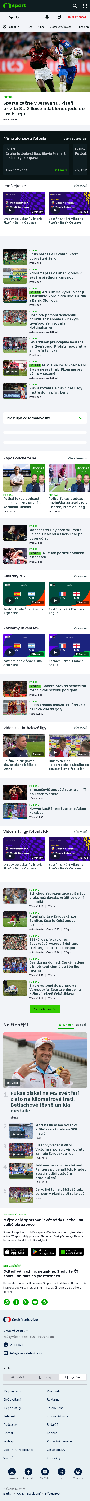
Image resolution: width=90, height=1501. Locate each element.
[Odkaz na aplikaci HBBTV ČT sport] (71, 1252)
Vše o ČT (9, 1458)
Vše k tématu (77, 458)
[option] (17, 1377)
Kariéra (52, 1433)
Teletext (9, 1416)
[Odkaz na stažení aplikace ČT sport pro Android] (43, 1252)
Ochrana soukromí (29, 1493)
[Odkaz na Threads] (44, 1302)
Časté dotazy (56, 1449)
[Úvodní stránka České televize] (21, 1319)
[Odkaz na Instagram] (6, 1302)
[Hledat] (75, 6)
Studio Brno (55, 1408)
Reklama (53, 1399)
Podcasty (10, 1424)
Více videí (80, 186)
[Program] (59, 17)
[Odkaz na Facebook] (16, 1302)
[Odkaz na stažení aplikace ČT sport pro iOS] (15, 1252)
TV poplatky (12, 1408)
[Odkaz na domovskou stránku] (21, 5)
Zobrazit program (75, 138)
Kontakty (53, 1458)
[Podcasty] (47, 17)
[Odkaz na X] (25, 1302)
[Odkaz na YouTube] (35, 1302)
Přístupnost (52, 1493)
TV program (12, 1391)
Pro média (54, 1391)
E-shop (8, 1441)
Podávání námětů (59, 1441)
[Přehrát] (10, 210)
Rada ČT (52, 1424)
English (7, 1493)
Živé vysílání (12, 1399)
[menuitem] (29, 27)
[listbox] (45, 1377)
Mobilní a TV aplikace (18, 1449)
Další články (42, 1009)
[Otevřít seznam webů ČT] (85, 6)
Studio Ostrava (57, 1416)
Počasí (8, 1433)
